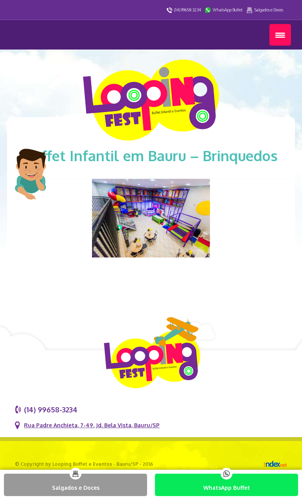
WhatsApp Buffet (228, 9)
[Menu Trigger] (280, 35)
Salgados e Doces (268, 9)
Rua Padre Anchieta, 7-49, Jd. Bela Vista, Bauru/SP (92, 425)
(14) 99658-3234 (187, 9)
